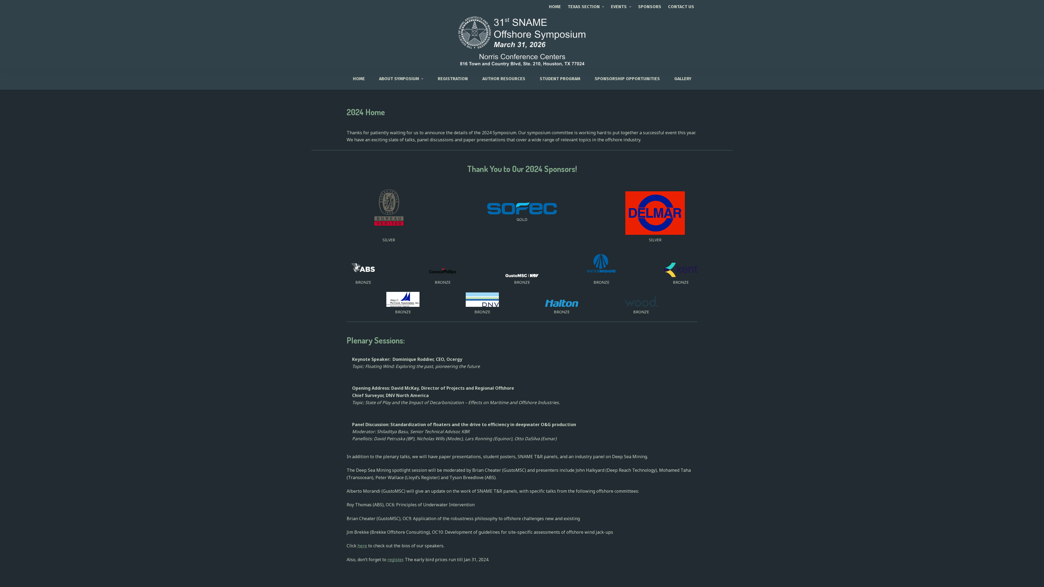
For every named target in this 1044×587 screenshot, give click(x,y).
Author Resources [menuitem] (503, 78)
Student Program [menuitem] (560, 78)
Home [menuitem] (555, 6)
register (395, 560)
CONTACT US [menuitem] (681, 6)
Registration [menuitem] (453, 78)
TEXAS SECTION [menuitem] (584, 6)
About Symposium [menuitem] (399, 78)
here (362, 546)
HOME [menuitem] (359, 78)
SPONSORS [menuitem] (649, 6)
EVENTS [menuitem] (619, 6)
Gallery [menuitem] (682, 78)
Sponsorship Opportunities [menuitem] (627, 78)
